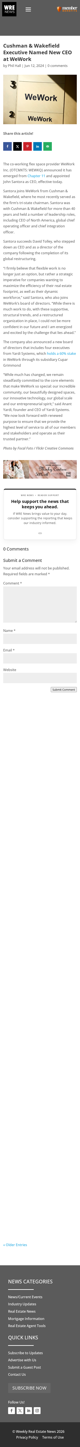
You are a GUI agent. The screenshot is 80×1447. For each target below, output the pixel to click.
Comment (12, 583)
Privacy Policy (27, 1437)
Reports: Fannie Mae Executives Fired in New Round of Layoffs (38, 1211)
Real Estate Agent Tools (27, 1325)
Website (9, 669)
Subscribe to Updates (25, 1353)
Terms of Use (53, 1437)
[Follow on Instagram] (37, 1410)
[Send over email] (47, 146)
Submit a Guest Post (24, 1367)
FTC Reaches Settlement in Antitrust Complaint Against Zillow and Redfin (34, 947)
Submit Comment (63, 690)
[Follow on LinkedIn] (28, 1410)
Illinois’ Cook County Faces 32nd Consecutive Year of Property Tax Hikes (39, 1036)
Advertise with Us (22, 1360)
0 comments (58, 65)
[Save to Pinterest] (27, 146)
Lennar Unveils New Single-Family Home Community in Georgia (34, 1124)
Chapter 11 (36, 176)
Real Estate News (22, 1311)
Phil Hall (14, 65)
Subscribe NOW (29, 1388)
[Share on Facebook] (7, 146)
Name (9, 630)
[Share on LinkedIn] (37, 146)
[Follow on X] (20, 1410)
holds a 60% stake (61, 353)
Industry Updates (22, 1304)
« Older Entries (15, 1244)
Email (9, 650)
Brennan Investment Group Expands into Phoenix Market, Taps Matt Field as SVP (36, 770)
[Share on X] (17, 146)
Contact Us (17, 1374)
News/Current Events (25, 1297)
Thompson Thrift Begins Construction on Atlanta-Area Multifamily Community (35, 858)
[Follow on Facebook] (11, 1410)
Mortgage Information (26, 1318)
